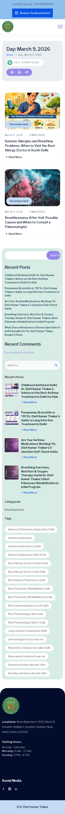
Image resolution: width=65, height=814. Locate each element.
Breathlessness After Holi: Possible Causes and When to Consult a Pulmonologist (31, 222)
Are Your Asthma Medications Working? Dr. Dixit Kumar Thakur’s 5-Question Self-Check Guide (31, 305)
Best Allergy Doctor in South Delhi (28, 563)
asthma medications (20, 538)
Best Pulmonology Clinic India (25, 614)
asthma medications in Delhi (24, 546)
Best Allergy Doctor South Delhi (27, 571)
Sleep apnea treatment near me (26, 656)
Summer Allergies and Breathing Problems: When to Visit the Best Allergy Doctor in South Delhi (30, 145)
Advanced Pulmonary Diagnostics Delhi (31, 529)
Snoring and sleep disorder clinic (27, 664)
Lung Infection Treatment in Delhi (27, 630)
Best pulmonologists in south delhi (28, 605)
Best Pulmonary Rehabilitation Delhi (29, 588)
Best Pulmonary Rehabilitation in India (30, 597)
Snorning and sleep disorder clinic (27, 673)
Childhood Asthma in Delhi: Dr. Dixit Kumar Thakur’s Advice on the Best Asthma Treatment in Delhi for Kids (29, 279)
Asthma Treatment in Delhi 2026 (27, 554)
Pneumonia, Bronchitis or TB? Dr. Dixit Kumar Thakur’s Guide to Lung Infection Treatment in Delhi (32, 292)
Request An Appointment (35, 13)
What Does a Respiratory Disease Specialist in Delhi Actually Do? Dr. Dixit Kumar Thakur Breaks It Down (32, 331)
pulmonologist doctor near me (26, 639)
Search (55, 255)
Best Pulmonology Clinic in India (26, 622)
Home (9, 55)
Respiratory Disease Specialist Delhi (29, 647)
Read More (15, 157)
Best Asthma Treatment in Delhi (26, 580)
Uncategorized (19, 124)
